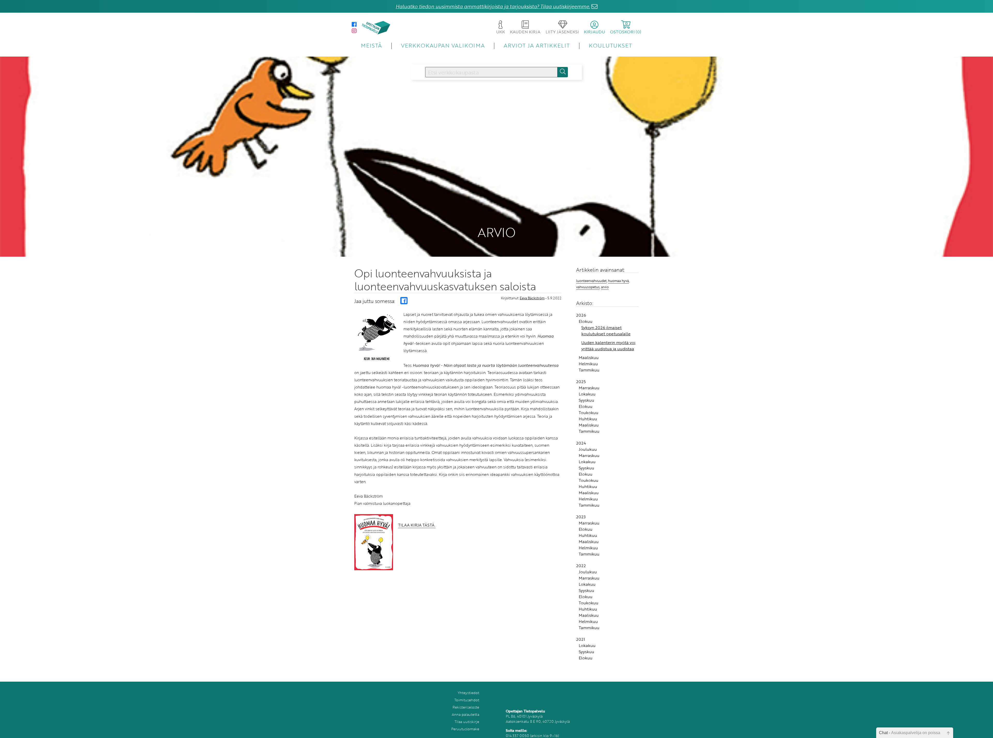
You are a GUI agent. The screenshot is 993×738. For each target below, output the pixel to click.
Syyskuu (586, 400)
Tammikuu (589, 370)
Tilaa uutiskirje (467, 721)
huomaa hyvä (618, 280)
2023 (581, 517)
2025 (581, 381)
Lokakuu (587, 394)
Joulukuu (588, 449)
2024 (581, 443)
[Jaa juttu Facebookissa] (404, 300)
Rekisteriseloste (466, 707)
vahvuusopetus (588, 287)
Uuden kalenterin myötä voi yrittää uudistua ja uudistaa (608, 345)
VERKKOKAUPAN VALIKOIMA (443, 45)
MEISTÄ (371, 45)
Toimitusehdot (466, 700)
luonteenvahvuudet (591, 280)
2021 (580, 639)
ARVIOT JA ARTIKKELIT (537, 45)
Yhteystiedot (468, 692)
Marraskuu (589, 388)
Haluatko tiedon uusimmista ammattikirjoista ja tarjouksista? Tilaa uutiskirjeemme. (493, 6)
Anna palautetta (465, 714)
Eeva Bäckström (532, 298)
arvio (605, 287)
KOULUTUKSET (610, 45)
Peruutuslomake (465, 729)
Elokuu (585, 321)
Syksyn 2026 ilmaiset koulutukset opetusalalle (605, 330)
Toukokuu (588, 412)
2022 (581, 565)
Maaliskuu (589, 357)
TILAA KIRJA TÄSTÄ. (416, 525)
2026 (581, 315)
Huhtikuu (588, 419)
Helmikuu (588, 364)
